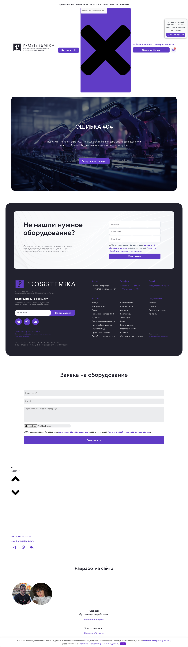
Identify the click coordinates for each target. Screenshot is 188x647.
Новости (114, 4)
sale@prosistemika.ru (165, 44)
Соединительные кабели (103, 321)
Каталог (152, 302)
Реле (122, 321)
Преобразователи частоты (104, 336)
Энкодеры (125, 317)
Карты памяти (126, 325)
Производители (66, 4)
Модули (95, 302)
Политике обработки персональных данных (129, 432)
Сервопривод (98, 328)
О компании (82, 4)
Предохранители (128, 328)
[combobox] (94, 11)
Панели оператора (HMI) (103, 314)
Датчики (96, 317)
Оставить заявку (176, 34)
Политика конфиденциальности (27, 331)
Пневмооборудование (102, 325)
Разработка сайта (22, 336)
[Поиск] (85, 90)
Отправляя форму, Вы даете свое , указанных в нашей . (132, 248)
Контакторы (125, 314)
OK (123, 644)
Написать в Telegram (94, 619)
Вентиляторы (126, 302)
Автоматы (124, 310)
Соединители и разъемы (131, 336)
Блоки (94, 310)
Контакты (125, 4)
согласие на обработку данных (73, 432)
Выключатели (126, 306)
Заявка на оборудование (158, 336)
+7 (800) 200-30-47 (142, 44)
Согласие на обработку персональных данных (33, 334)
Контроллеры (98, 306)
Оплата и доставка (99, 4)
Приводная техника (101, 332)
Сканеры (124, 332)
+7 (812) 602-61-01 (129, 288)
